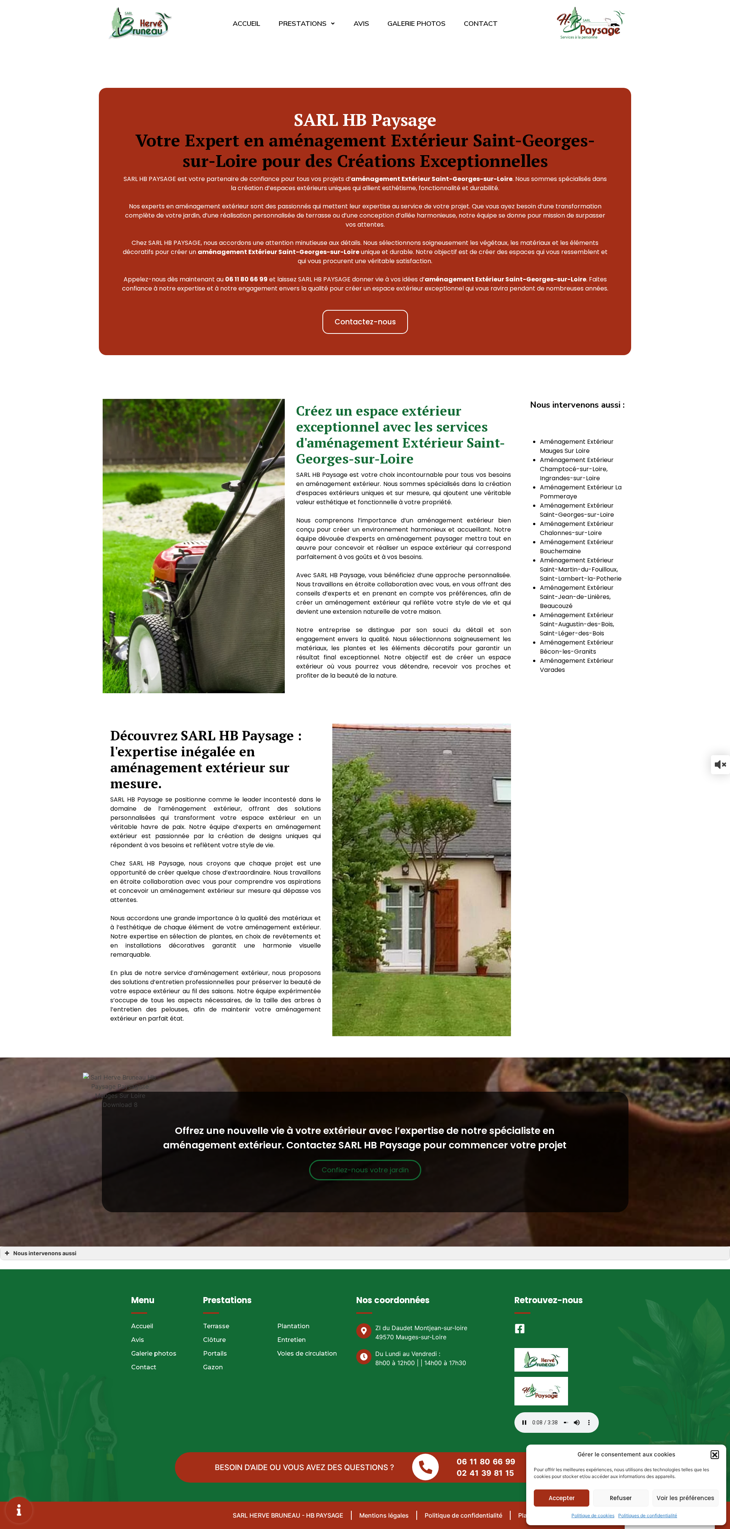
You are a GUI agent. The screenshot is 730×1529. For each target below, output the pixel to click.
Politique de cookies (592, 1515)
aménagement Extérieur (237, 252)
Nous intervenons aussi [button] (44, 1253)
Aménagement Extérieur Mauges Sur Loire (577, 446)
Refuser (621, 1498)
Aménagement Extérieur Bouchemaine (577, 547)
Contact (481, 23)
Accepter (562, 1498)
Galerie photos (416, 23)
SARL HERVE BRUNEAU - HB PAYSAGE (288, 1515)
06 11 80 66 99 (486, 1461)
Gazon (213, 1367)
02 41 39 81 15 (485, 1473)
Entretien (291, 1339)
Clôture (214, 1339)
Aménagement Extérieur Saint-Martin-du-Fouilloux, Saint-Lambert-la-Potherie (581, 569)
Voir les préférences (685, 1498)
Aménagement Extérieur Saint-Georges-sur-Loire (577, 510)
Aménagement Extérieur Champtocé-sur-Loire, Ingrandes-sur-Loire (577, 469)
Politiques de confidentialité (647, 1515)
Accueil (246, 23)
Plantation (293, 1326)
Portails (215, 1353)
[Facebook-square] (519, 1328)
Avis (361, 23)
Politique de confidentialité (463, 1515)
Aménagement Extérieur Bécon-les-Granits (577, 647)
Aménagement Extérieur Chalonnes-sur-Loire (577, 528)
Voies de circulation (307, 1353)
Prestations (303, 23)
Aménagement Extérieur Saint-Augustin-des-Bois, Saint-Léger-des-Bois (577, 624)
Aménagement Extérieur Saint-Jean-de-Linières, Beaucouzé (577, 596)
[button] (715, 1454)
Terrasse (216, 1326)
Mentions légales (384, 1515)
